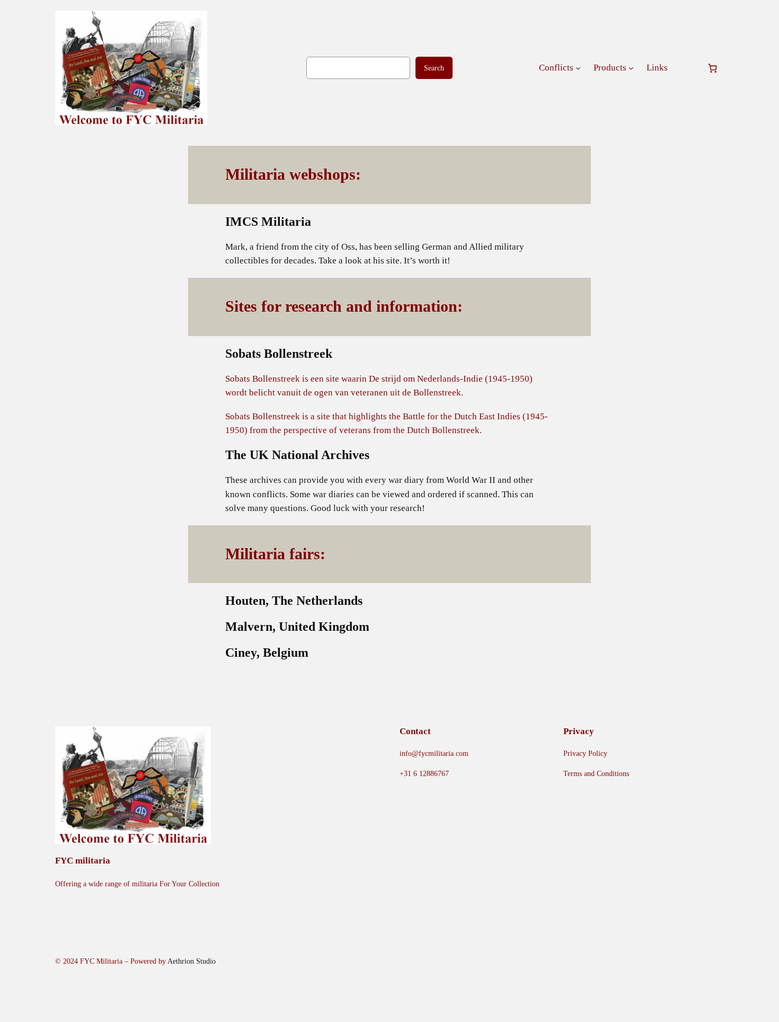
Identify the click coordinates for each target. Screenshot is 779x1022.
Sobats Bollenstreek (278, 353)
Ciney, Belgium (266, 652)
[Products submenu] (631, 68)
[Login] (687, 68)
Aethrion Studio (191, 961)
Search (434, 68)
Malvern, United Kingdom (297, 626)
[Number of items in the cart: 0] (713, 68)
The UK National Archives (297, 455)
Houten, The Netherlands (293, 600)
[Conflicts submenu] (578, 68)
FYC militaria (82, 861)
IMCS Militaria (268, 221)
